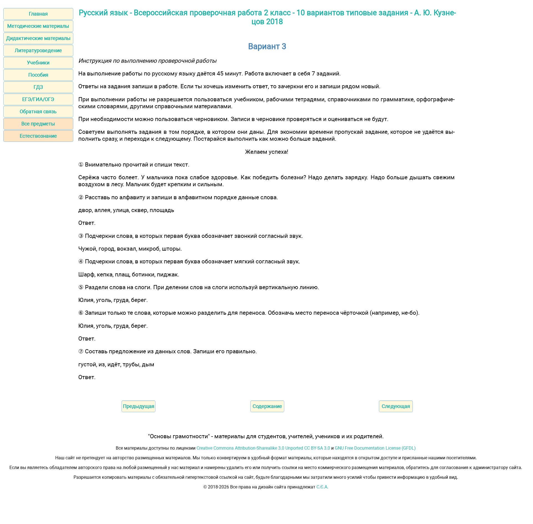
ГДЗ (38, 87)
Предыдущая (138, 406)
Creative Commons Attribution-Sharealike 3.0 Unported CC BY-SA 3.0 (263, 448)
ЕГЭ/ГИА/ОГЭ (38, 99)
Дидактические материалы (38, 38)
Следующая (396, 406)
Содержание (267, 406)
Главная (38, 14)
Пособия (38, 75)
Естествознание (38, 136)
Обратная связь (38, 111)
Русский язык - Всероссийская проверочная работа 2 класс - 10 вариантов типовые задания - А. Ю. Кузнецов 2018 (267, 17)
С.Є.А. (322, 487)
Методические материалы (38, 26)
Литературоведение (38, 50)
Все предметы (38, 124)
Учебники (38, 63)
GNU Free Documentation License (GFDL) (375, 448)
